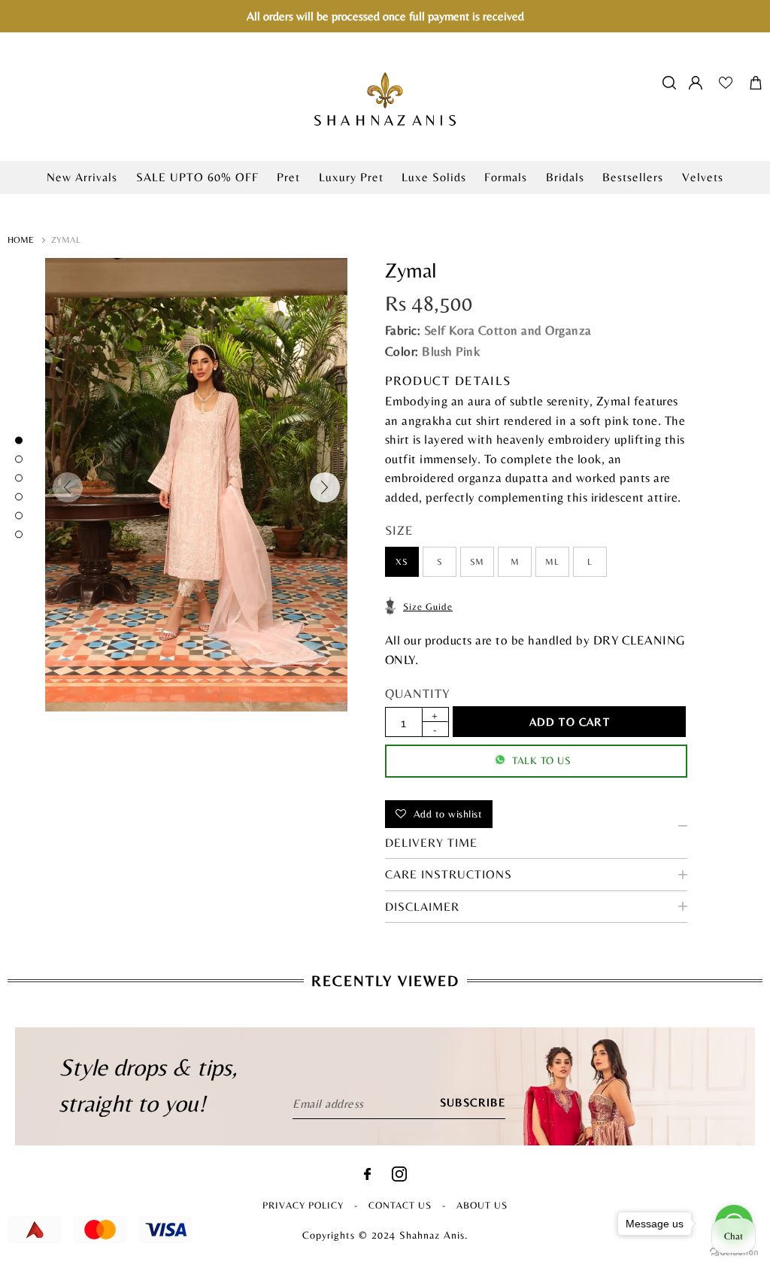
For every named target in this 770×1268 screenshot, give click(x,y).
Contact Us (400, 1205)
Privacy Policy (303, 1205)
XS (402, 562)
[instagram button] (399, 1177)
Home (21, 240)
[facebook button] (367, 1175)
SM (477, 562)
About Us (482, 1205)
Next (325, 487)
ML (552, 562)
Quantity (417, 693)
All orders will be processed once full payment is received (385, 16)
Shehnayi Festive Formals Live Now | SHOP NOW (385, 202)
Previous (68, 487)
